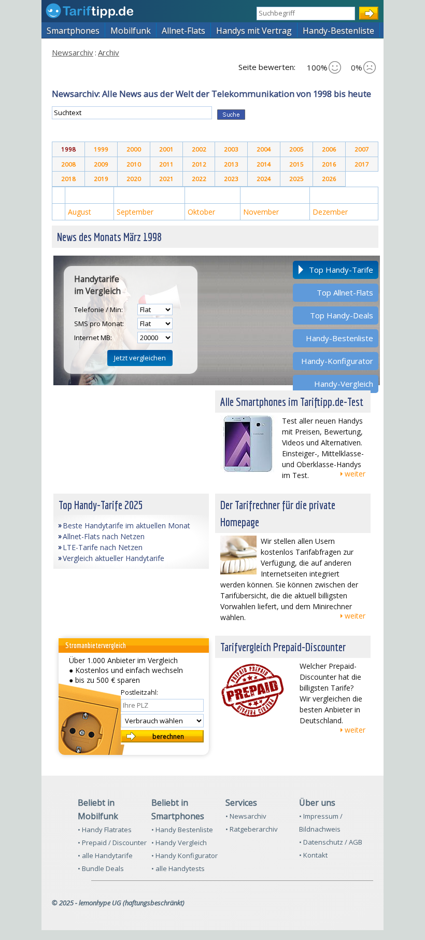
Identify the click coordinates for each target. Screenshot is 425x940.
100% (317, 67)
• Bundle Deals (101, 868)
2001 (166, 149)
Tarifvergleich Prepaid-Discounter (283, 646)
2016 (329, 164)
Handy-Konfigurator (337, 361)
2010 (133, 164)
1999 (101, 149)
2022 (199, 179)
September (135, 212)
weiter (355, 474)
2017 (362, 164)
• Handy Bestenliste (182, 829)
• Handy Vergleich (179, 842)
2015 (296, 164)
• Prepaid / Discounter (112, 842)
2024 (264, 179)
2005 (296, 149)
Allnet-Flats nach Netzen (104, 536)
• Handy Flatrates (105, 829)
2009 (101, 164)
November (261, 212)
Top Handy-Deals (341, 315)
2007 (362, 149)
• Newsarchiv (245, 816)
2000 (133, 149)
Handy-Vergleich (343, 383)
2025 (296, 179)
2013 (231, 164)
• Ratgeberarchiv (251, 829)
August (79, 212)
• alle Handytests (178, 868)
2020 (133, 179)
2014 (264, 164)
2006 (329, 149)
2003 (231, 149)
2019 (101, 179)
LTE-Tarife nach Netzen (103, 547)
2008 (68, 164)
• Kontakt (313, 855)
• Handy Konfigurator (184, 855)
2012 (199, 164)
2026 (329, 179)
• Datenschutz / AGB (330, 842)
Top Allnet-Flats (345, 292)
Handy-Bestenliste (339, 338)
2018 (68, 179)
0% (356, 67)
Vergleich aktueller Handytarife (113, 558)
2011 (166, 164)
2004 (264, 149)
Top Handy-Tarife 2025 (101, 504)
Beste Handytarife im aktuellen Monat (126, 525)
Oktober (201, 212)
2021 (166, 179)
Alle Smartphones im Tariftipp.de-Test (291, 401)
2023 (231, 179)
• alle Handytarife (105, 855)
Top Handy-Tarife (341, 269)
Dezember (330, 212)
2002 (199, 149)
